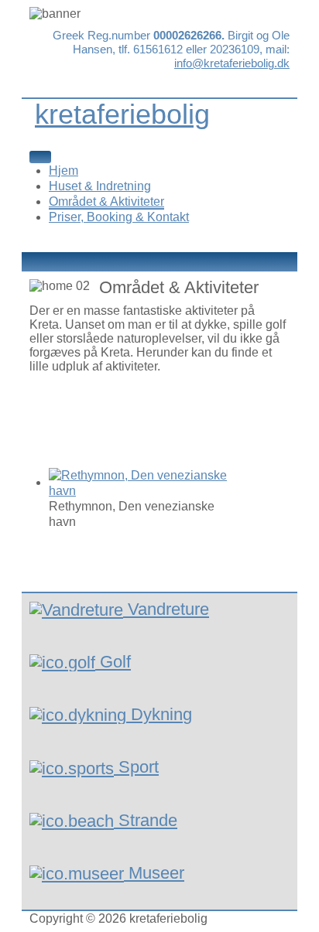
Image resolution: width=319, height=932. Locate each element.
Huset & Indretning (100, 186)
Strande (147, 820)
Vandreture (168, 609)
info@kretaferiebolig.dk (232, 63)
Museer (156, 872)
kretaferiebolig (122, 114)
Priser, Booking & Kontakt (119, 217)
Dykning (161, 714)
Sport (138, 767)
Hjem (63, 170)
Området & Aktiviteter (106, 201)
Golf (115, 661)
